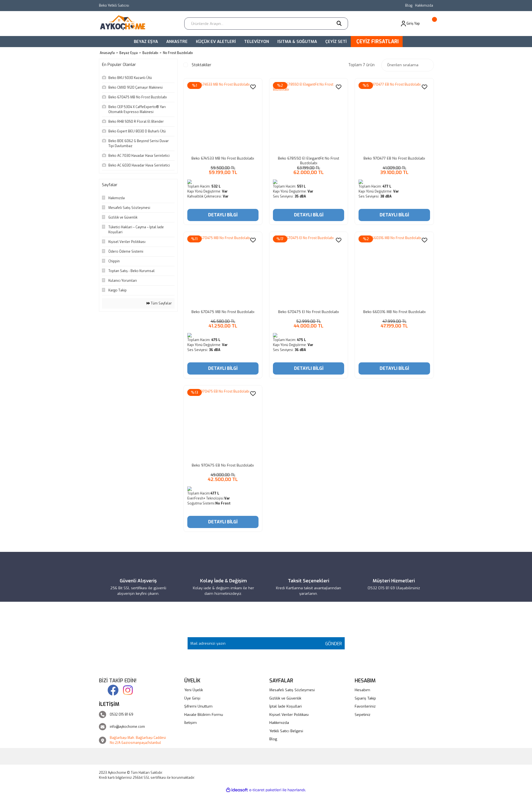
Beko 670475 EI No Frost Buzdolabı (308, 311)
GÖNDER (332, 644)
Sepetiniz (362, 714)
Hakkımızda (424, 5)
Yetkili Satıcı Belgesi (286, 731)
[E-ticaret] (265, 789)
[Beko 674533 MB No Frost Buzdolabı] (223, 117)
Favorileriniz (365, 706)
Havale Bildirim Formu (203, 714)
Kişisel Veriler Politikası (289, 714)
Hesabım (362, 690)
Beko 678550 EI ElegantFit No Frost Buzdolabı (308, 160)
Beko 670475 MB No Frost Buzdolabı (222, 311)
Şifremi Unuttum (198, 706)
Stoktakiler (201, 65)
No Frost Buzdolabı (178, 53)
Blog (408, 5)
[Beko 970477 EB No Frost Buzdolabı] (394, 117)
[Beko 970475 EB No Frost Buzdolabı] (223, 424)
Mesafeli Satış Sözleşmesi (292, 690)
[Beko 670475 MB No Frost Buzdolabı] (223, 271)
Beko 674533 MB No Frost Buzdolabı (222, 158)
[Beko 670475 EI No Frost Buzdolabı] (308, 271)
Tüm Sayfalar (161, 303)
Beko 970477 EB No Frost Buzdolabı (394, 158)
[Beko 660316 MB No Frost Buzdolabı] (394, 271)
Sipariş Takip (365, 698)
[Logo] (124, 23)
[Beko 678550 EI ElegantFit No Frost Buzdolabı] (308, 117)
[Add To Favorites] (253, 87)
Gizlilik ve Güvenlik (285, 698)
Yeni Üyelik (193, 690)
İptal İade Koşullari (285, 706)
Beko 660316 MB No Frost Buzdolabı (394, 311)
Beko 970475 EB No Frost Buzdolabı (223, 465)
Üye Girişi (192, 698)
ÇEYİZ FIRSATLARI (377, 41)
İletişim (190, 722)
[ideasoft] (237, 790)
